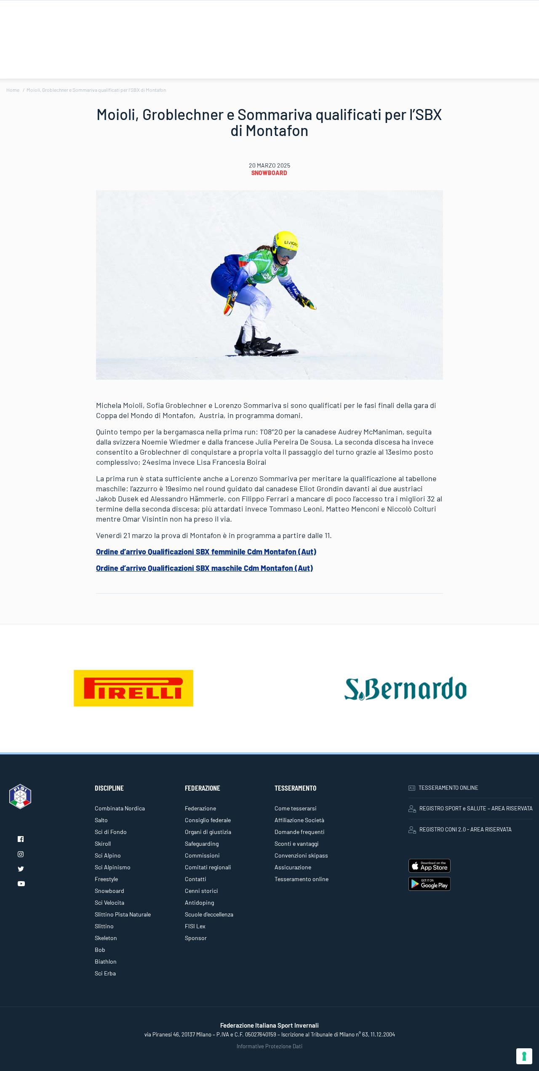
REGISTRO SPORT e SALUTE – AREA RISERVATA (476, 808)
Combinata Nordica (120, 808)
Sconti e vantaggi (297, 843)
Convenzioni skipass (301, 855)
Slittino (104, 926)
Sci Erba (105, 973)
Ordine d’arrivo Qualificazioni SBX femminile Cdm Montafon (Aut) (206, 551)
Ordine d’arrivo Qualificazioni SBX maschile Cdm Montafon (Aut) (204, 568)
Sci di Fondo (111, 831)
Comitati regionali (208, 867)
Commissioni (202, 855)
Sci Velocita (109, 902)
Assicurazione (293, 867)
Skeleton (106, 937)
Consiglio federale (208, 819)
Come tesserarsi (296, 808)
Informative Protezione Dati (269, 1046)
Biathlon (106, 961)
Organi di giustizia (208, 831)
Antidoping (199, 902)
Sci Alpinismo (113, 867)
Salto (101, 819)
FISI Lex (195, 926)
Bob (100, 949)
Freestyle (106, 878)
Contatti (195, 878)
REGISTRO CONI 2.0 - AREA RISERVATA (465, 829)
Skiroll (103, 843)
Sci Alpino (108, 855)
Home (12, 90)
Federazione (200, 808)
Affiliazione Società (299, 819)
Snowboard (269, 172)
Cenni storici (201, 890)
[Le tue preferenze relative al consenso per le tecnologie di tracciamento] (524, 1056)
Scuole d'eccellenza (209, 914)
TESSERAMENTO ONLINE (448, 787)
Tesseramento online (301, 878)
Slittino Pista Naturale (123, 914)
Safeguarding (202, 843)
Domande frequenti (300, 831)
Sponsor (196, 937)
